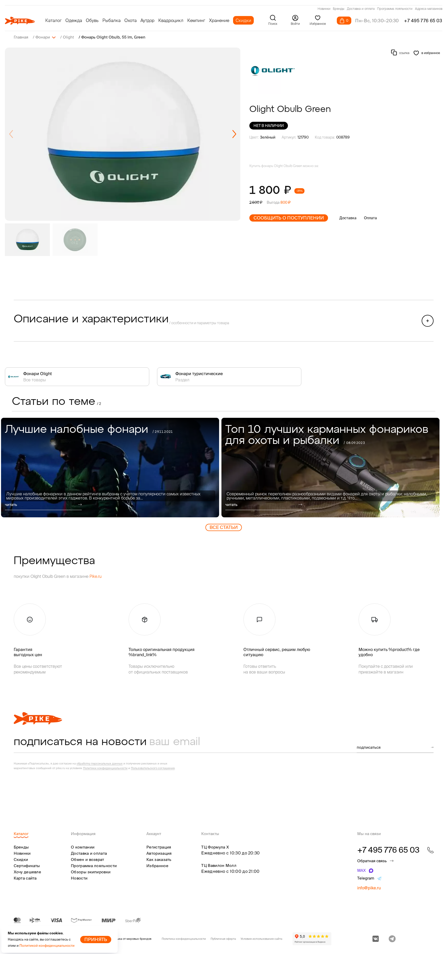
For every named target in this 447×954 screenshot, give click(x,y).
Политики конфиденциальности (105, 768)
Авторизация (159, 853)
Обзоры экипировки (90, 872)
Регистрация (158, 847)
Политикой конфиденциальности (46, 946)
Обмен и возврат (87, 859)
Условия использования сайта (261, 938)
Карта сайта (25, 878)
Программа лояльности (394, 9)
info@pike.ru (369, 887)
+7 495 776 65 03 (423, 20)
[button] (234, 134)
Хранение (219, 20)
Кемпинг (196, 20)
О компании (82, 847)
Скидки (243, 20)
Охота (130, 20)
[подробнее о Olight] (272, 71)
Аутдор (147, 20)
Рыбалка (111, 20)
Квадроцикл (170, 20)
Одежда (73, 20)
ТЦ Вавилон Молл (218, 865)
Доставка (347, 218)
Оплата (370, 218)
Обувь (92, 20)
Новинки (324, 9)
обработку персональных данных (100, 763)
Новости (79, 878)
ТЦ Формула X (215, 847)
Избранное (157, 866)
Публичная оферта (223, 938)
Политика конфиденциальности (184, 938)
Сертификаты (27, 866)
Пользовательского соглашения (153, 768)
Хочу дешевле (27, 872)
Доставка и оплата (361, 9)
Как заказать (159, 859)
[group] (123, 134)
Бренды (338, 9)
